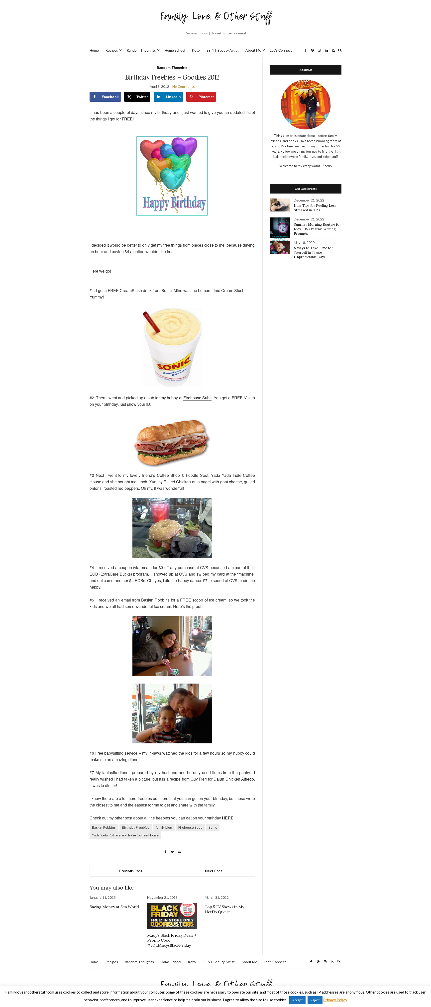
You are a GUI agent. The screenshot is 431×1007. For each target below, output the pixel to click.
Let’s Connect (281, 50)
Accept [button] (297, 1000)
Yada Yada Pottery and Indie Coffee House (125, 835)
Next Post (213, 871)
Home (94, 50)
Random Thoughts (141, 50)
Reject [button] (315, 1000)
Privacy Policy (335, 1000)
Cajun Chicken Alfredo (234, 779)
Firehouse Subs (197, 398)
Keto (196, 50)
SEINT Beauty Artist (223, 50)
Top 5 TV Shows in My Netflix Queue (224, 909)
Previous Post (130, 871)
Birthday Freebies (135, 827)
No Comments (183, 86)
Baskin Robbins (104, 827)
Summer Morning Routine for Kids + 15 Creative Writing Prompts (317, 229)
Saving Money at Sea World (114, 906)
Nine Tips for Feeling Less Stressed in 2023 (315, 207)
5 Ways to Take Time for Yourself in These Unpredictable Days (313, 252)
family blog (164, 827)
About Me (253, 50)
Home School (175, 50)
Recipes (112, 50)
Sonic (213, 827)
